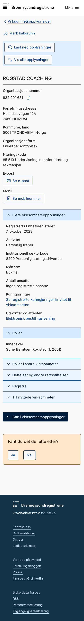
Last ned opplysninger (32, 47)
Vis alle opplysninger (31, 60)
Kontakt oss (22, 527)
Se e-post (21, 181)
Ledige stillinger (24, 546)
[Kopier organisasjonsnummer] (28, 98)
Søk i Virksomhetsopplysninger (39, 417)
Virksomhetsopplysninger (29, 21)
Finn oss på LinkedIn (28, 578)
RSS (16, 599)
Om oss (18, 539)
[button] (72, 7)
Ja (13, 455)
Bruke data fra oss (26, 592)
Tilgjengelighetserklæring (31, 611)
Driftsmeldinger (24, 533)
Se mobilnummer (27, 198)
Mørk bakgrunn (22, 33)
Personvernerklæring (28, 605)
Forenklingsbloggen (27, 566)
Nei (29, 455)
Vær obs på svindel (27, 560)
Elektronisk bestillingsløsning (30, 318)
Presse (18, 572)
